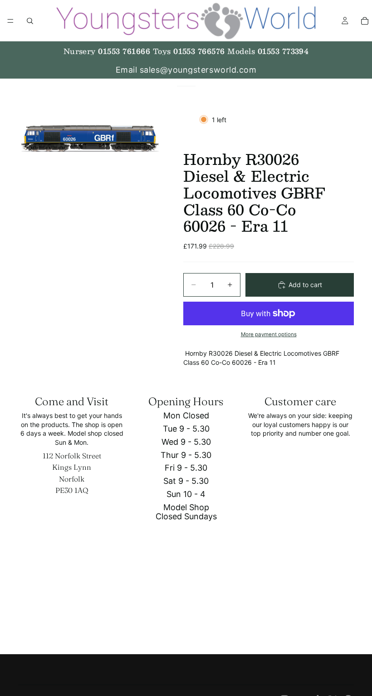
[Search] (30, 21)
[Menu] (10, 20)
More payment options (269, 334)
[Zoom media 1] (90, 139)
